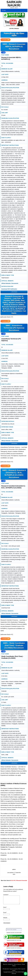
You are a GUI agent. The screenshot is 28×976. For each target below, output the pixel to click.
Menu (5, 10)
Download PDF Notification (9, 289)
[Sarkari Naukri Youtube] (14, 22)
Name (5, 907)
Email (5, 912)
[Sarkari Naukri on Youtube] (14, 944)
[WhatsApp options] (25, 973)
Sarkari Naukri (14, 3)
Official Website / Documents (9, 283)
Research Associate (22, 880)
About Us (5, 964)
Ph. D (15, 880)
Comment (6, 894)
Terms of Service (17, 964)
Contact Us (10, 964)
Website (5, 917)
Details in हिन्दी (6, 39)
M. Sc (12, 880)
